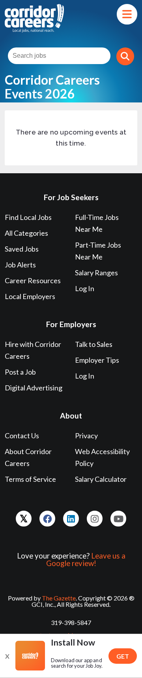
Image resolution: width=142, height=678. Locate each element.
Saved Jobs (22, 248)
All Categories (26, 233)
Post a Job (20, 371)
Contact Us (22, 435)
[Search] (125, 56)
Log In (84, 288)
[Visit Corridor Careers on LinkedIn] (71, 518)
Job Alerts (20, 264)
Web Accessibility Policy (102, 457)
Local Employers (30, 296)
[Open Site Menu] (127, 14)
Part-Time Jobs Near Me (98, 251)
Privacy (86, 435)
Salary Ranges (96, 272)
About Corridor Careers (28, 457)
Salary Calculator (101, 479)
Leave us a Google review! (85, 559)
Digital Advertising (33, 387)
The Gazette (59, 598)
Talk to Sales (93, 344)
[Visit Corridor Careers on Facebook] (47, 518)
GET (122, 656)
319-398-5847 (71, 622)
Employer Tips (97, 360)
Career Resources (33, 280)
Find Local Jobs (28, 217)
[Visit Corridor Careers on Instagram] (95, 518)
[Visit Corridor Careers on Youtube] (118, 518)
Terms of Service (30, 479)
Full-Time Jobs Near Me (97, 223)
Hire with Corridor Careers (33, 350)
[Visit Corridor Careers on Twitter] (24, 518)
